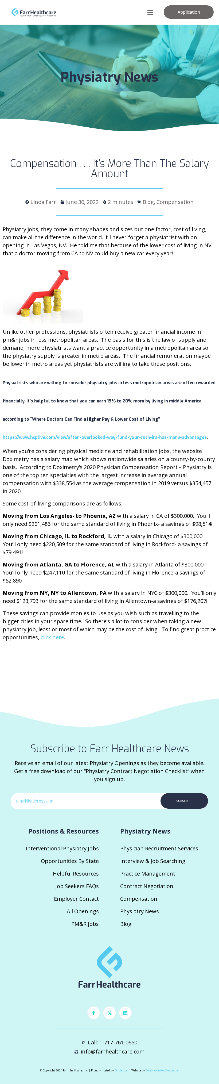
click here (52, 637)
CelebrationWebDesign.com (162, 1070)
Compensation (138, 898)
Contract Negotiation (146, 886)
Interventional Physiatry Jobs (62, 848)
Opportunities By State (70, 861)
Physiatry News (139, 911)
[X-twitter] (109, 1012)
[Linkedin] (125, 1012)
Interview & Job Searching (152, 861)
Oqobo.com (121, 1070)
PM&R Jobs (85, 923)
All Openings (83, 911)
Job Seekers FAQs (77, 886)
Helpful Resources (76, 873)
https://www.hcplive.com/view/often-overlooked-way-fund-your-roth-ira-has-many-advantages (105, 437)
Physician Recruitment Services (159, 848)
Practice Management (147, 873)
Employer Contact (76, 898)
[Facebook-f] (93, 1012)
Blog (125, 923)
